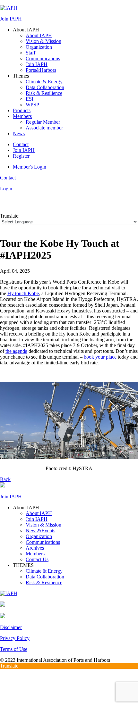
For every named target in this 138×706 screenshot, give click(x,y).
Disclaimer (11, 627)
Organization (39, 47)
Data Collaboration (45, 87)
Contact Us (37, 559)
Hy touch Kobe (23, 293)
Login (6, 188)
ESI (29, 99)
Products (21, 110)
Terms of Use (13, 649)
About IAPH (39, 35)
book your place (100, 357)
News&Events (40, 530)
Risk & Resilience (44, 93)
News (19, 133)
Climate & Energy (44, 81)
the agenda (16, 351)
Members (22, 116)
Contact (21, 144)
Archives (35, 548)
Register (21, 156)
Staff (30, 52)
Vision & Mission (43, 41)
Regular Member (43, 122)
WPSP (32, 104)
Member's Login (29, 167)
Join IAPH (11, 18)
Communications (43, 58)
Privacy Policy (15, 638)
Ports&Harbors (41, 70)
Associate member (44, 127)
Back (5, 479)
